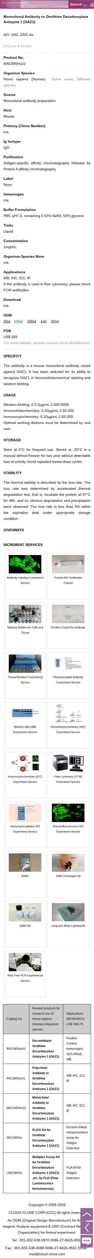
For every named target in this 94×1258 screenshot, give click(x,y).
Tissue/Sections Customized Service (25, 680)
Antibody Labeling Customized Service (25, 580)
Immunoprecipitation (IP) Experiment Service (25, 829)
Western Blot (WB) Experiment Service (25, 729)
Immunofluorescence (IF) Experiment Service (68, 829)
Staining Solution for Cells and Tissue (25, 630)
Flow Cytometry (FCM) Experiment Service (68, 779)
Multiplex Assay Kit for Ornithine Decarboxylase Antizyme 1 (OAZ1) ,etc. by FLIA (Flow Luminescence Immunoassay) (46, 1172)
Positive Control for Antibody (68, 627)
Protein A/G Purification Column (68, 580)
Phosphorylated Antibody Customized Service (68, 680)
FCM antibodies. (17, 290)
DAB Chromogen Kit (68, 876)
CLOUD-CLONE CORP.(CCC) (32, 1213)
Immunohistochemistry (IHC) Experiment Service (68, 729)
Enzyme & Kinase (17, 46)
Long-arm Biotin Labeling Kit (68, 925)
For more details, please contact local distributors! (47, 343)
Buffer (25, 876)
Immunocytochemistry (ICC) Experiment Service (25, 779)
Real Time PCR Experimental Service (25, 978)
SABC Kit (25, 925)
